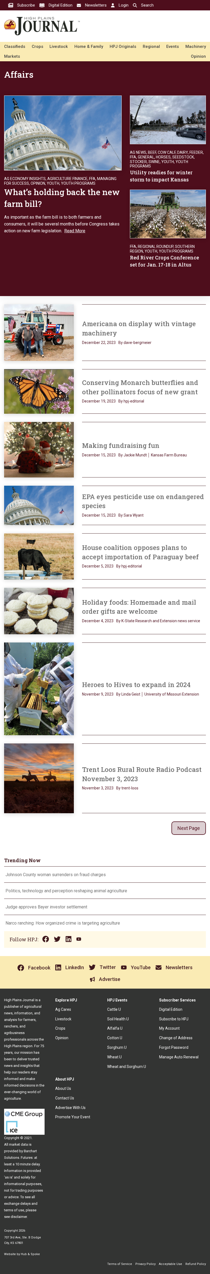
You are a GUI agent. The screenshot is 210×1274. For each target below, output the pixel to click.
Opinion (198, 56)
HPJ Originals (123, 46)
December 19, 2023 (99, 401)
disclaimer (19, 1217)
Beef (152, 152)
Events (172, 46)
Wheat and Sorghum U (126, 1066)
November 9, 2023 (97, 694)
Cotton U (114, 1038)
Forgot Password (173, 1047)
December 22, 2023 (99, 342)
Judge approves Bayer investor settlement (46, 907)
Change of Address (175, 1038)
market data (18, 1144)
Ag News (138, 152)
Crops (37, 46)
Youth (53, 183)
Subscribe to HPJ (173, 1019)
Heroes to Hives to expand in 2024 (136, 684)
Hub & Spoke (30, 1254)
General (146, 157)
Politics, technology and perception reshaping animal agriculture (66, 890)
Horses (163, 157)
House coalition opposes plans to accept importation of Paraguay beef (141, 552)
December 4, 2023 (97, 621)
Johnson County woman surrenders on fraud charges (55, 874)
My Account (169, 1028)
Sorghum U (117, 1047)
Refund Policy (195, 1264)
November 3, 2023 (97, 788)
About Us (63, 1088)
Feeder (196, 152)
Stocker (138, 162)
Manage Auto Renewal (179, 1057)
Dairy (182, 152)
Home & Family (88, 46)
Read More (74, 230)
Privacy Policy (145, 1264)
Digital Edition (170, 1009)
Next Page (188, 828)
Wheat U (114, 1057)
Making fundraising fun (121, 445)
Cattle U (114, 1009)
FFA (92, 178)
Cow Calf (167, 152)
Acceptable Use (170, 1264)
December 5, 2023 (97, 566)
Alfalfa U (114, 1028)
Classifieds (14, 46)
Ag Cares (63, 1009)
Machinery (195, 46)
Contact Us (64, 1098)
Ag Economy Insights (25, 178)
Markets (12, 56)
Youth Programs (78, 183)
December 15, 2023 (99, 455)
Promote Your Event (72, 1117)
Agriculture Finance (67, 178)
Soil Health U (118, 1019)
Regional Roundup (155, 246)
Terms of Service (119, 1264)
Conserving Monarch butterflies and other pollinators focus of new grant (140, 387)
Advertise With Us (70, 1107)
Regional (151, 46)
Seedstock (183, 157)
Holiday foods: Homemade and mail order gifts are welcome (139, 607)
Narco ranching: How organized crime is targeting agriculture (63, 923)
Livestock (58, 46)
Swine (154, 162)
